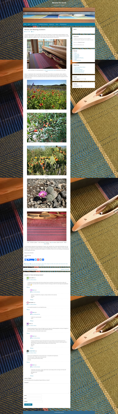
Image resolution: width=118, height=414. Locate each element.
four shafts (51, 263)
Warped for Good (59, 3)
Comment (26, 382)
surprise (28, 265)
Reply (29, 287)
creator (45, 263)
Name (25, 395)
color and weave (38, 263)
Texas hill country (33, 265)
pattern (57, 263)
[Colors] (46, 94)
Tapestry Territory (64, 269)
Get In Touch (34, 24)
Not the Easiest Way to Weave (79, 67)
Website (25, 401)
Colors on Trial (77, 68)
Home (25, 24)
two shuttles (38, 265)
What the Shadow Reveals (79, 72)
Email (25, 398)
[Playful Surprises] (46, 193)
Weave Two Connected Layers (31, 269)
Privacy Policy (76, 55)
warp (45, 243)
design (48, 263)
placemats (27, 263)
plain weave (53, 70)
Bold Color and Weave (78, 69)
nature (55, 263)
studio (25, 265)
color (34, 263)
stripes (66, 263)
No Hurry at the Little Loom (79, 70)
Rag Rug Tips (51, 24)
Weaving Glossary (63, 24)
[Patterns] (46, 127)
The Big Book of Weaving (43, 24)
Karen (33, 31)
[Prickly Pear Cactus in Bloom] (46, 160)
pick (52, 242)
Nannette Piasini (32, 351)
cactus (32, 263)
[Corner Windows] (46, 54)
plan (64, 263)
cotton (42, 263)
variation (42, 265)
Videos (57, 24)
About (29, 24)
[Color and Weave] (46, 226)
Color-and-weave (47, 70)
